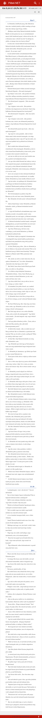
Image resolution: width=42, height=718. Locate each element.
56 (6, 471)
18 (6, 161)
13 (6, 118)
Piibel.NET (14, 3)
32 (6, 281)
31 (6, 271)
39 (6, 338)
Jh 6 (32, 550)
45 (6, 381)
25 (6, 221)
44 (6, 371)
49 (6, 413)
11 (6, 106)
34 (6, 296)
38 (6, 328)
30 (6, 266)
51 (6, 431)
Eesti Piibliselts (26, 716)
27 (6, 236)
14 (6, 128)
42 (6, 356)
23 (6, 203)
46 (6, 388)
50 (6, 426)
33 (6, 286)
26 (6, 228)
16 (6, 146)
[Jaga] (35, 12)
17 (6, 156)
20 (6, 181)
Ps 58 (32, 486)
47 (6, 393)
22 (6, 198)
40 (6, 343)
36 (6, 311)
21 (6, 193)
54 (6, 453)
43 (6, 361)
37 (6, 321)
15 (6, 133)
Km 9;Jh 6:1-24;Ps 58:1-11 (14, 8)
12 (6, 113)
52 (6, 441)
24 (6, 211)
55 (6, 466)
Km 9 (32, 20)
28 (6, 246)
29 (6, 258)
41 (6, 351)
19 (6, 173)
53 (6, 448)
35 (6, 303)
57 (6, 478)
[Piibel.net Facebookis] (38, 715)
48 (6, 398)
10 (6, 101)
